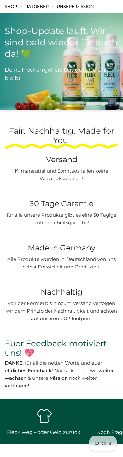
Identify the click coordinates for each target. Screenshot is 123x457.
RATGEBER (37, 6)
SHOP (11, 6)
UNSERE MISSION (75, 6)
